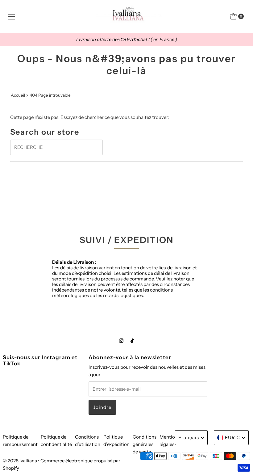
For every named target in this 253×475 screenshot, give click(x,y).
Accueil (18, 95)
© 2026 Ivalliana (20, 461)
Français (188, 437)
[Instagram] (121, 340)
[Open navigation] (11, 16)
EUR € (232, 437)
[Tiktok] (132, 340)
